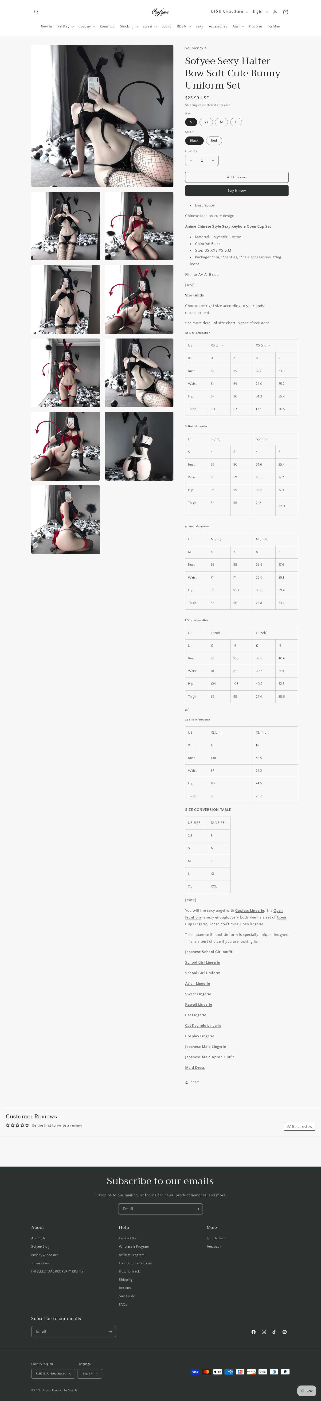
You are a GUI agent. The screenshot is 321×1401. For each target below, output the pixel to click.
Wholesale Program (134, 1247)
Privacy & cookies (44, 1255)
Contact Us (127, 1238)
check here (259, 323)
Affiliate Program (131, 1255)
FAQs (123, 1305)
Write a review (300, 1127)
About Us (38, 1238)
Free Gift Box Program (135, 1263)
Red (214, 141)
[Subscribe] (197, 1208)
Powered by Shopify (65, 1390)
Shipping (191, 105)
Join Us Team (217, 1238)
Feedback (214, 1247)
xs (206, 122)
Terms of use (41, 1263)
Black (194, 141)
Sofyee (47, 1390)
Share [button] (195, 1082)
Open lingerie (251, 924)
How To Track (129, 1271)
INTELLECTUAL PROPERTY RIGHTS (57, 1271)
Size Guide (127, 1296)
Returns (125, 1288)
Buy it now (237, 191)
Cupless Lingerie (249, 910)
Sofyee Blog (40, 1247)
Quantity (191, 151)
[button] (36, 12)
